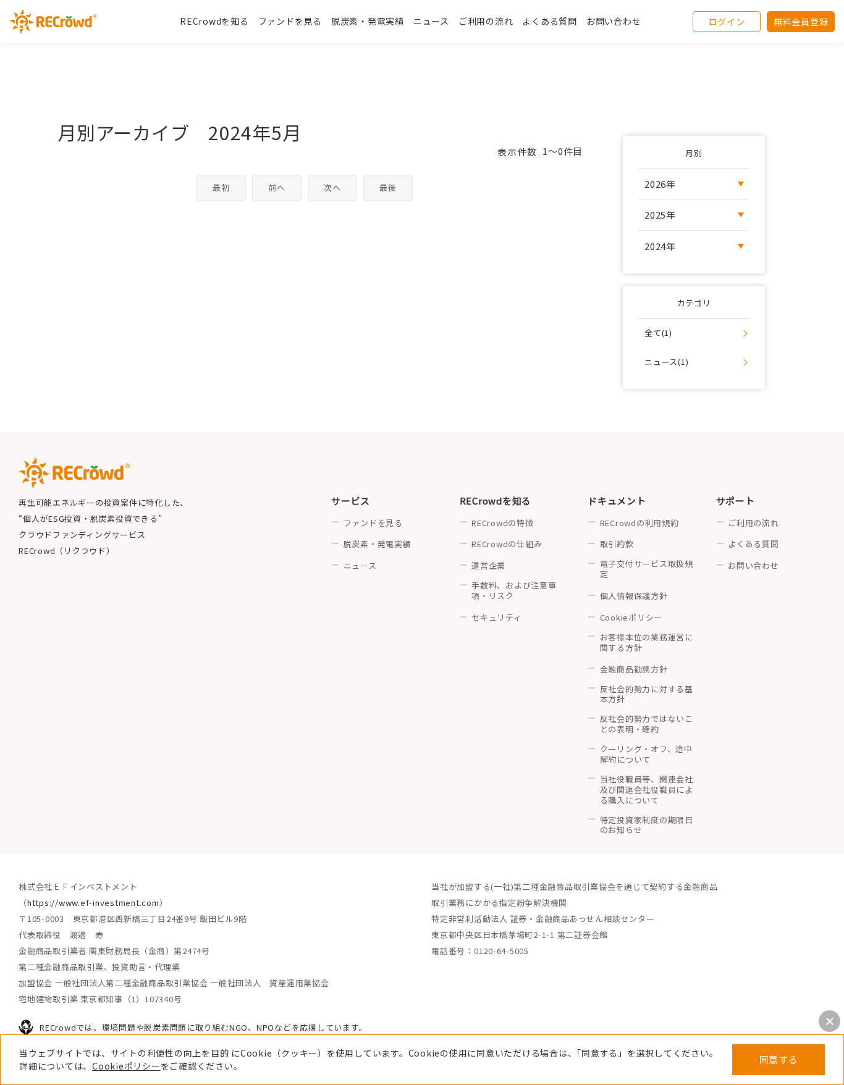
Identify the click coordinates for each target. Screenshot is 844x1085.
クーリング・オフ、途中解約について (646, 754)
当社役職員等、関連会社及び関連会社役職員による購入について (646, 790)
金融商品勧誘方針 (634, 669)
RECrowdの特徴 (502, 523)
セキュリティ (496, 618)
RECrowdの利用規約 (639, 523)
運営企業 (488, 566)
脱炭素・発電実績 (367, 21)
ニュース (360, 566)
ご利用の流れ (753, 523)
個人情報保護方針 (634, 596)
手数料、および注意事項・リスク (514, 590)
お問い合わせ (613, 21)
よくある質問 (753, 544)
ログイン (727, 21)
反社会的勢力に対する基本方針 (646, 694)
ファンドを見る (290, 21)
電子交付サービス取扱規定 (646, 569)
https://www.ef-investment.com (93, 902)
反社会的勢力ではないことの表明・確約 (646, 724)
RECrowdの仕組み (506, 544)
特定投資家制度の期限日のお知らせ (646, 825)
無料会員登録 (801, 21)
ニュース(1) (666, 361)
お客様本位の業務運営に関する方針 (646, 642)
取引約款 (617, 544)
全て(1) (658, 332)
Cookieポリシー (126, 1066)
